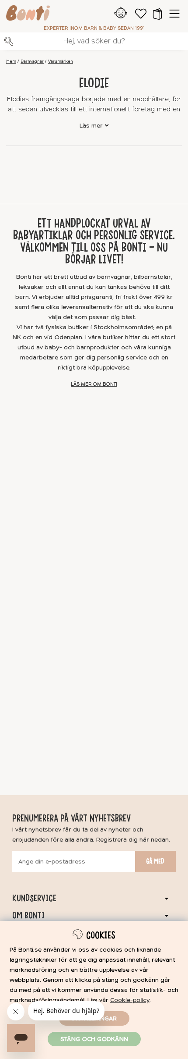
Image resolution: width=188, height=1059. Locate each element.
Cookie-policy (130, 1000)
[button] (157, 13)
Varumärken (60, 61)
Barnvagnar (32, 61)
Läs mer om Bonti (94, 384)
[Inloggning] (121, 13)
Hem (11, 61)
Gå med (155, 861)
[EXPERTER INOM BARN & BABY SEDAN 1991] (28, 14)
